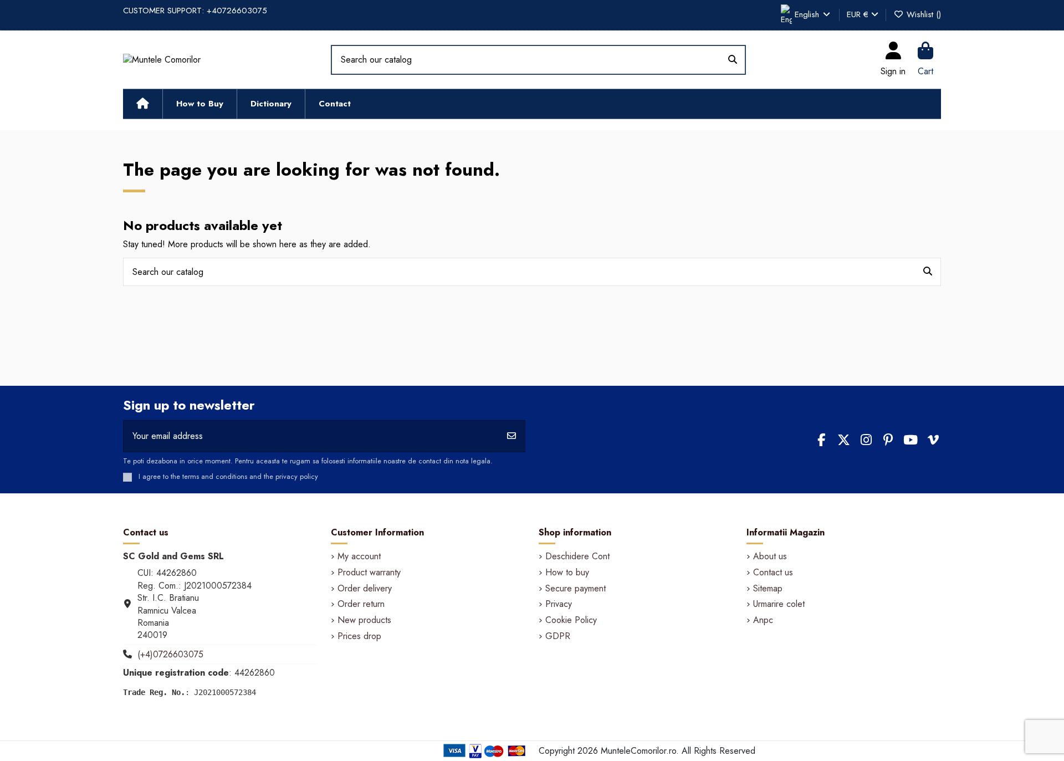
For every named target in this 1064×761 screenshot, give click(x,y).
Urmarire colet (779, 604)
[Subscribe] (511, 436)
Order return (361, 604)
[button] (199, 104)
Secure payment (575, 589)
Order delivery (364, 589)
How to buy (567, 572)
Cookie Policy (571, 620)
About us (770, 556)
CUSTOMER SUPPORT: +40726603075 (195, 10)
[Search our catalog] (732, 60)
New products (364, 620)
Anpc (763, 620)
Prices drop (359, 636)
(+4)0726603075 (170, 654)
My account (359, 556)
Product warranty (369, 572)
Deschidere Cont (577, 556)
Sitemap (767, 589)
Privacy (558, 604)
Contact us (773, 572)
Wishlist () (922, 14)
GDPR (557, 636)
